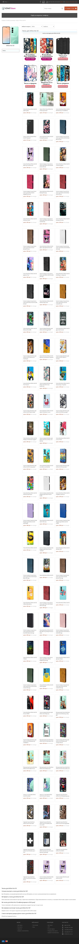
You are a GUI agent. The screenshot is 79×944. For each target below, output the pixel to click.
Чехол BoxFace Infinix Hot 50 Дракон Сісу (30, 274)
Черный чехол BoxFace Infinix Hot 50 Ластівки (29, 822)
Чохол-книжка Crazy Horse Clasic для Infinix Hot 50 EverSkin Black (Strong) (29, 631)
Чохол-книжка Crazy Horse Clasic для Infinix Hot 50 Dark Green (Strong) (30, 686)
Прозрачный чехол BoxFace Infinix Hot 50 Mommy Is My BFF (63, 714)
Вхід (34, 927)
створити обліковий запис (71, 1)
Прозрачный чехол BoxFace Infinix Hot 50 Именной (46, 767)
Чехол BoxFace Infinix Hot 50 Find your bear (30, 219)
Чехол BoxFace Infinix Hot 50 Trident (30, 658)
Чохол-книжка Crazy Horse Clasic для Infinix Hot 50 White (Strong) (63, 248)
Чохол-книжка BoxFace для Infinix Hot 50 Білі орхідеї (62, 411)
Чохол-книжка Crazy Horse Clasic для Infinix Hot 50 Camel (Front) (62, 302)
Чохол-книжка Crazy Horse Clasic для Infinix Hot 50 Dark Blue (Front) (62, 138)
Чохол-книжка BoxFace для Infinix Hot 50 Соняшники (29, 466)
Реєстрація (35, 925)
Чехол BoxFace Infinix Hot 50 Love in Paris (62, 438)
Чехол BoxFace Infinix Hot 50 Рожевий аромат (46, 137)
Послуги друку (51, 929)
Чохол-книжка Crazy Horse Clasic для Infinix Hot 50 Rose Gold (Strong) (63, 631)
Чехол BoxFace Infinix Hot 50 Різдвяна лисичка (62, 493)
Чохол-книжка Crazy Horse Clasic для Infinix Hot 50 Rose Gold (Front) (46, 220)
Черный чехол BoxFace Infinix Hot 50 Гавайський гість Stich (46, 823)
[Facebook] (40, 2)
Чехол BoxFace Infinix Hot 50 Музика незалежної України (46, 356)
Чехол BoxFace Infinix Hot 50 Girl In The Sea (46, 521)
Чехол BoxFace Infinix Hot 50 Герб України (46, 685)
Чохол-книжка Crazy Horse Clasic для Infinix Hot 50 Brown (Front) (29, 248)
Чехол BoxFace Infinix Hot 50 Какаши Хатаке (62, 219)
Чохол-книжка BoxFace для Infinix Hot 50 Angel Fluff (46, 329)
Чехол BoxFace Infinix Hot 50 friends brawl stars (30, 493)
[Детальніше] (25, 104)
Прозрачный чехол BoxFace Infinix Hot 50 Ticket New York (46, 740)
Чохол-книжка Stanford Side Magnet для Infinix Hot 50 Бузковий (30, 522)
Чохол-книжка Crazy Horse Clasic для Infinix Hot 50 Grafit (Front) (30, 302)
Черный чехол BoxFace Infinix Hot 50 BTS (61, 850)
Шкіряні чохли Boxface (53, 932)
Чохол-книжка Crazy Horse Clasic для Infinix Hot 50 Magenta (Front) (29, 193)
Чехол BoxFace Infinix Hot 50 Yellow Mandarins (30, 603)
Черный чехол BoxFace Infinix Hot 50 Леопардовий (62, 822)
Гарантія (20, 929)
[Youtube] (47, 2)
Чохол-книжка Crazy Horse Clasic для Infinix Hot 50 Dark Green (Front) (46, 165)
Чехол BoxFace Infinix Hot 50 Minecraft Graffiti (30, 329)
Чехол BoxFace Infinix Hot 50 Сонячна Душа (62, 164)
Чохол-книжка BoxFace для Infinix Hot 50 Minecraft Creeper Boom (62, 741)
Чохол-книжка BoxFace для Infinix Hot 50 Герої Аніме (29, 411)
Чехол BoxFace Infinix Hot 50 (30, 548)
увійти (61, 1)
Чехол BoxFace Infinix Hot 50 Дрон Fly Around (62, 329)
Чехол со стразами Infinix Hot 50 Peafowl (29, 795)
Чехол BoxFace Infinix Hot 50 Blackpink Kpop (46, 192)
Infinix (17, 20)
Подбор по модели (10, 20)
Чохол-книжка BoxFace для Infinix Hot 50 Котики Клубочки (46, 385)
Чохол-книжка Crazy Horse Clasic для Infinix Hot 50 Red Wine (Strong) (46, 604)
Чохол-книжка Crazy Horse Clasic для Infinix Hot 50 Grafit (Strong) (46, 275)
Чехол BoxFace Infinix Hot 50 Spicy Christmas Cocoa (46, 411)
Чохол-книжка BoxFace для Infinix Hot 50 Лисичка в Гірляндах (29, 357)
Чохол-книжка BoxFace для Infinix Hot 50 (62, 877)
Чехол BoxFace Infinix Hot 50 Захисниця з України (62, 384)
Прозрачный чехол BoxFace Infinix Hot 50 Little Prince (30, 767)
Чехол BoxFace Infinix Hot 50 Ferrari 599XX (30, 713)
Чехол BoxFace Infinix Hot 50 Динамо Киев (62, 658)
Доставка (50, 925)
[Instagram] (43, 2)
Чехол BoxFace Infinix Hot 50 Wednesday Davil (46, 301)
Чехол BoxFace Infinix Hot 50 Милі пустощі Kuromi (30, 164)
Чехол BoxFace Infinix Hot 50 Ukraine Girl (62, 548)
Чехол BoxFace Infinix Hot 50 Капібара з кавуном (62, 274)
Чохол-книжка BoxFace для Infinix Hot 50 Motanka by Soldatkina (29, 741)
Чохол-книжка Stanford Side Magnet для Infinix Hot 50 (46, 877)
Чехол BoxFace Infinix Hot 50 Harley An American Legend (30, 438)
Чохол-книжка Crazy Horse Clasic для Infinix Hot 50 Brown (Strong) (62, 577)
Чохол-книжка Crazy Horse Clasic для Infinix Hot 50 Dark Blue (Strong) (30, 577)
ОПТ (49, 927)
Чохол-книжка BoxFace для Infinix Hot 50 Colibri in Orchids (62, 357)
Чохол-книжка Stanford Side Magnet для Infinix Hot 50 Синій (63, 522)
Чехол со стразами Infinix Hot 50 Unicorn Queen (46, 795)
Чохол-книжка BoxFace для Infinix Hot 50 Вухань (46, 713)
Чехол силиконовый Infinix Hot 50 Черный (29, 137)
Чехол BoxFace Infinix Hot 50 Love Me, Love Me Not (46, 466)
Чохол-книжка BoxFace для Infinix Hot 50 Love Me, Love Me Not (46, 439)
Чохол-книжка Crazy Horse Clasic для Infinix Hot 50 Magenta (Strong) (46, 659)
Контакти (20, 927)
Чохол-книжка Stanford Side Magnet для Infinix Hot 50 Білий (46, 494)
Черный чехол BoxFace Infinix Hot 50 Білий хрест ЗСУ (29, 851)
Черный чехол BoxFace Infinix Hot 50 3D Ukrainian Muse (29, 878)
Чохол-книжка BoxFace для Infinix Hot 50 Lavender (62, 466)
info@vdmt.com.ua (68, 934)
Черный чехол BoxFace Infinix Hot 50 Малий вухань (62, 795)
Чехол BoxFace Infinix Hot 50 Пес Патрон (30, 384)
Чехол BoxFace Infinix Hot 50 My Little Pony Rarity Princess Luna (46, 631)
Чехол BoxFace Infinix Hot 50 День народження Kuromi (46, 247)
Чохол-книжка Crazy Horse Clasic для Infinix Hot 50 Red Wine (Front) (62, 193)
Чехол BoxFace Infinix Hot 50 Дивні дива (30, 109)
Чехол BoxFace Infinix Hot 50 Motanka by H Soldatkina (62, 109)
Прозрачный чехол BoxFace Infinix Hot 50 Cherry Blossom (63, 767)
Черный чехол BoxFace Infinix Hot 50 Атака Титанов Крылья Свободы (46, 851)
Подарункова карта (53, 930)
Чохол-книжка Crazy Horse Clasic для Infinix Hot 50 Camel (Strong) (62, 686)
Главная (3, 20)
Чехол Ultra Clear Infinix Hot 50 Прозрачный (46, 109)
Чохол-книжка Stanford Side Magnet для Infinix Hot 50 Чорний (46, 549)
